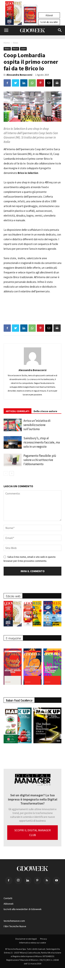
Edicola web (13, 596)
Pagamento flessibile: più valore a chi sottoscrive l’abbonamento (39, 460)
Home (7, 42)
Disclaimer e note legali (26, 938)
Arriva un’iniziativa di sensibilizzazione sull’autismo (36, 425)
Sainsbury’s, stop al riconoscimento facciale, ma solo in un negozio (41, 442)
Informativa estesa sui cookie (32, 942)
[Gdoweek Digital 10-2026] (32, 665)
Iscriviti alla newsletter (49, 22)
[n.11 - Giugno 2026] (32, 614)
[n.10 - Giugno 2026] (52, 614)
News (15, 42)
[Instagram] (18, 880)
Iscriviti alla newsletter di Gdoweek (23, 909)
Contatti (8, 898)
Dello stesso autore (45, 411)
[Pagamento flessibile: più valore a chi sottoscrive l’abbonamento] (13, 460)
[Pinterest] (37, 880)
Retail (15, 48)
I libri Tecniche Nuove (15, 926)
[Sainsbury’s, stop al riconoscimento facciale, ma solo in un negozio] (13, 442)
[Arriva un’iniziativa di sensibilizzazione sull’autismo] (13, 425)
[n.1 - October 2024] (47, 726)
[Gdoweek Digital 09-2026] (52, 665)
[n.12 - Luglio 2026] (13, 14)
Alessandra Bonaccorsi (19, 74)
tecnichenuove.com (14, 920)
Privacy (43, 938)
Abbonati (49, 15)
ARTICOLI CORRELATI (17, 411)
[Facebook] (8, 880)
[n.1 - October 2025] (18, 726)
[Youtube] (56, 880)
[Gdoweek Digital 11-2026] (30, 20)
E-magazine (13, 638)
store (23, 48)
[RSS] (47, 880)
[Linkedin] (27, 880)
